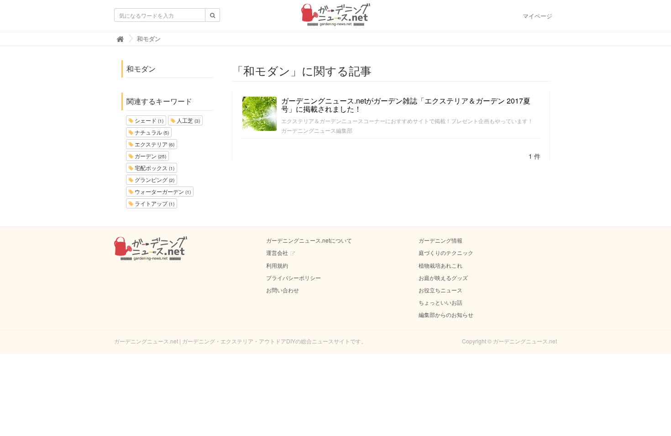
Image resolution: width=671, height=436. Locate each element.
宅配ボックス (153, 167)
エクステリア (153, 144)
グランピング (153, 179)
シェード (148, 120)
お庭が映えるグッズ (443, 277)
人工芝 (187, 120)
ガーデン (149, 156)
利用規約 (277, 265)
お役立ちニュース (440, 290)
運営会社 (277, 252)
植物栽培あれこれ (440, 265)
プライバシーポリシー (293, 277)
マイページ (537, 15)
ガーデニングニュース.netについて (309, 240)
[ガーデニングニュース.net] (335, 17)
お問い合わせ (282, 290)
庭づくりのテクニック (446, 252)
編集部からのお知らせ (446, 314)
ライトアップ (153, 203)
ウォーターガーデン (162, 191)
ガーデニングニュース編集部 (316, 130)
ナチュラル (151, 132)
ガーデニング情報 (440, 240)
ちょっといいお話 (440, 302)
